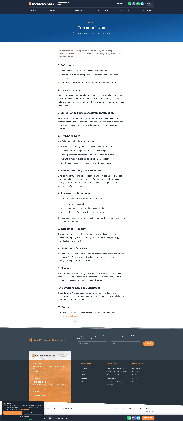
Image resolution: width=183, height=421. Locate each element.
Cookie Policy (117, 409)
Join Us (149, 343)
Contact (135, 378)
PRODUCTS (79, 11)
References (136, 368)
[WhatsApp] (138, 3)
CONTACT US (146, 11)
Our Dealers (136, 375)
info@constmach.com (68, 316)
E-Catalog (135, 371)
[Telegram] (142, 3)
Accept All (13, 413)
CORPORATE (54, 11)
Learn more (25, 409)
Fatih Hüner (151, 411)
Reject (33, 413)
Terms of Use (138, 409)
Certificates (84, 378)
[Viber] (134, 3)
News (82, 371)
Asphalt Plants (111, 378)
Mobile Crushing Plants (114, 375)
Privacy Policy (128, 409)
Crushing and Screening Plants (116, 371)
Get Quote (148, 418)
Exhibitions (84, 375)
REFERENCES (103, 11)
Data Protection (149, 409)
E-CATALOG (124, 11)
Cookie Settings (24, 416)
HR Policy (84, 382)
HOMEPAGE (33, 11)
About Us (84, 368)
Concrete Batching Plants (115, 368)
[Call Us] (129, 3)
